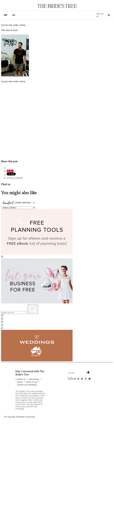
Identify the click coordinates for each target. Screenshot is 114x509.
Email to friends (15, 178)
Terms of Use (32, 382)
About (20, 382)
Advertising (34, 379)
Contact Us (20, 379)
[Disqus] (57, 121)
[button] (13, 15)
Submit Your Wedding (27, 385)
